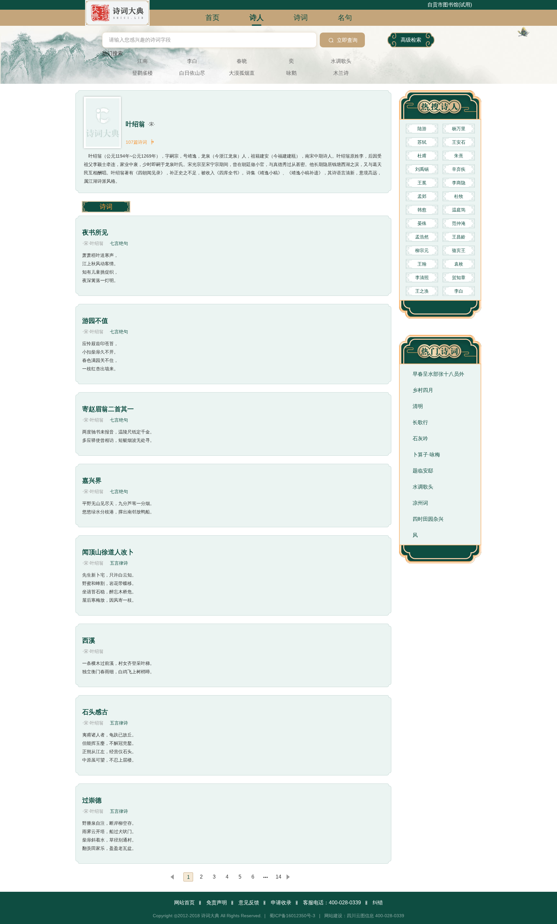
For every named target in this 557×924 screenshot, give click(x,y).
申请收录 (281, 902)
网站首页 (184, 902)
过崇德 (92, 800)
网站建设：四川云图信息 (349, 915)
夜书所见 (95, 232)
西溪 (88, 640)
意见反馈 (249, 902)
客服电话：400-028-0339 (332, 902)
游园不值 (95, 320)
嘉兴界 (92, 480)
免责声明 (216, 902)
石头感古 (95, 711)
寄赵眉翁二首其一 (108, 409)
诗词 (106, 206)
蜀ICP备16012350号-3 (292, 915)
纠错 (378, 902)
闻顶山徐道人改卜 (108, 552)
